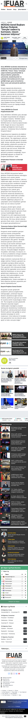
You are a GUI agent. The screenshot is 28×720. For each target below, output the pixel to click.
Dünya (14, 9)
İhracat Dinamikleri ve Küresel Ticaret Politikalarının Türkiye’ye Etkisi (16, 542)
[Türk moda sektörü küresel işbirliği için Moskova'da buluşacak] (21, 389)
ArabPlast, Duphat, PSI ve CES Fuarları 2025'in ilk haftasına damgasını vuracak (16, 548)
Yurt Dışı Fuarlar (6, 695)
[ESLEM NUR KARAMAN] (4, 554)
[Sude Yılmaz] (4, 360)
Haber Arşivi (6, 686)
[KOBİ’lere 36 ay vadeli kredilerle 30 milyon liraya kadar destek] (7, 401)
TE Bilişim (17, 706)
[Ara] (26, 4)
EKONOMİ (9, 22)
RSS (4, 702)
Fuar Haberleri (23, 692)
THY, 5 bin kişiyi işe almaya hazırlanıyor (15, 561)
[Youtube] (19, 673)
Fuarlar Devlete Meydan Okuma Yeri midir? (16, 535)
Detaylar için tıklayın (14, 601)
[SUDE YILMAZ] (4, 547)
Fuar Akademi (13, 693)
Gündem (3, 9)
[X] (11, 673)
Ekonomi (9, 9)
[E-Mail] (10, 363)
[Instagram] (14, 673)
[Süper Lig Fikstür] (26, 606)
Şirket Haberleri (22, 9)
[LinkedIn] (16, 673)
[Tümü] (26, 529)
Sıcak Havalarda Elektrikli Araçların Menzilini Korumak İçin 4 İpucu (7, 394)
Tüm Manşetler (6, 683)
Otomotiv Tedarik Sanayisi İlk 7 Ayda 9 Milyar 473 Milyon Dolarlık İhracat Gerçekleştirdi (7, 380)
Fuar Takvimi (5, 693)
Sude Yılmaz (12, 360)
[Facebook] (9, 673)
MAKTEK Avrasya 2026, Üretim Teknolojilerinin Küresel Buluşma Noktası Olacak (14, 717)
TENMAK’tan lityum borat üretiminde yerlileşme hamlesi (20, 407)
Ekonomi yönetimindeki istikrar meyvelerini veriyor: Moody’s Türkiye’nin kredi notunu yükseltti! (17, 555)
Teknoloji (14, 695)
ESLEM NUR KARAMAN (13, 552)
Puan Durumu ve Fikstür (8, 682)
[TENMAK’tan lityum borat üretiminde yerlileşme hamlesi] (21, 401)
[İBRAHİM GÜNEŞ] (4, 534)
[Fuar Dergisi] (14, 3)
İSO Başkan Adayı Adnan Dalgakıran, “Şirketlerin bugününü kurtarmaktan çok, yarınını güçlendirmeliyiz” (20, 381)
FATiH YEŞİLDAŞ (12, 559)
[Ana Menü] (1, 3)
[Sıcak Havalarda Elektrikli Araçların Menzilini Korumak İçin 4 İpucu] (7, 389)
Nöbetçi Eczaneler (7, 677)
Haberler (3, 22)
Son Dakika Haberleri (8, 685)
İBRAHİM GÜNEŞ (12, 533)
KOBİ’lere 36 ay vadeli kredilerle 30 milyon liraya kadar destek (7, 407)
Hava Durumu (6, 679)
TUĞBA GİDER (11, 539)
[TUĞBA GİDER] (4, 541)
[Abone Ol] (23, 58)
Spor (20, 695)
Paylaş (4, 58)
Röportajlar (14, 692)
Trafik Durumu (6, 680)
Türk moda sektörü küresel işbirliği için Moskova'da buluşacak (20, 394)
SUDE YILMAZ (11, 546)
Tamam (2, 713)
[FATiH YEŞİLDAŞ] (4, 560)
